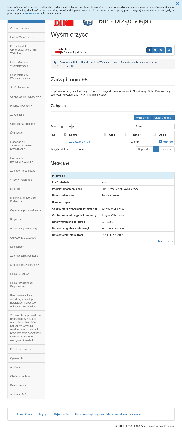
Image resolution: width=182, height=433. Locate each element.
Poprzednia (144, 149)
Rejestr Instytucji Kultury (23, 228)
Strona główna (24, 414)
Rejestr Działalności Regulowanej (21, 284)
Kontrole (15, 188)
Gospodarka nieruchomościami (20, 159)
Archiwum (15, 367)
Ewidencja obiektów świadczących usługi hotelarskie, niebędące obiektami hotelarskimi (23, 301)
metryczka (168, 141)
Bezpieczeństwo (19, 349)
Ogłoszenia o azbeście (23, 237)
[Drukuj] (169, 50)
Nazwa (73, 134)
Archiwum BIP (18, 394)
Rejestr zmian (18, 385)
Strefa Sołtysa (18, 87)
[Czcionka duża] (161, 50)
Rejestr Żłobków (19, 273)
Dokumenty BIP (68, 62)
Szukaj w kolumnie (163, 117)
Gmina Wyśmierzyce (22, 37)
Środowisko (17, 132)
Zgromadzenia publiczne (24, 255)
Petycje (14, 219)
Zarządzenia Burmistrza (134, 62)
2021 (154, 62)
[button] (177, 3)
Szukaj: (140, 126)
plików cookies (32, 13)
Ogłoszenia (17, 358)
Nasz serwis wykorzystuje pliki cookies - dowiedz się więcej (108, 414)
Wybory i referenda (21, 179)
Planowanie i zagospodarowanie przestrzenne (21, 145)
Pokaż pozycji (65, 126)
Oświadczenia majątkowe (24, 96)
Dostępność (17, 246)
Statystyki (43, 414)
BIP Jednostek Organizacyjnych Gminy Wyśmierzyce (23, 49)
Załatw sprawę (19, 28)
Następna (166, 149)
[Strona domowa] (54, 62)
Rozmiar (135, 134)
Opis (112, 134)
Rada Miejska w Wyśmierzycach (19, 76)
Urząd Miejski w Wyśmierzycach (19, 63)
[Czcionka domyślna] (149, 50)
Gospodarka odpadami (23, 123)
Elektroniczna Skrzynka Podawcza (23, 199)
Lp (53, 134)
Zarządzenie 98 (65, 66)
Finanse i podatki (20, 105)
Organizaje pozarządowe (24, 210)
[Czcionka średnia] (155, 50)
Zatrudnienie (17, 114)
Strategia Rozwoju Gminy (24, 264)
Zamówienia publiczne (23, 170)
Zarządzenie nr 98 (79, 141)
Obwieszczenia (19, 376)
